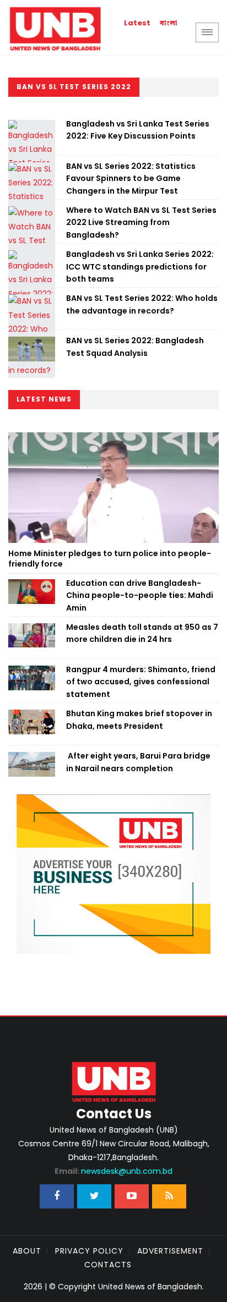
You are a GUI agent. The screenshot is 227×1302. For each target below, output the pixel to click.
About (27, 1250)
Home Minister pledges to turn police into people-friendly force (109, 559)
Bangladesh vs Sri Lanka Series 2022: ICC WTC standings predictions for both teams (140, 266)
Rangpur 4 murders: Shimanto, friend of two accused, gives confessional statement (140, 682)
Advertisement (170, 1250)
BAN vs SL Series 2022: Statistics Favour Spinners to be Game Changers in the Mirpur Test (131, 178)
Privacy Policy (89, 1250)
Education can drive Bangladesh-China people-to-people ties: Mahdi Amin (139, 595)
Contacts (108, 1264)
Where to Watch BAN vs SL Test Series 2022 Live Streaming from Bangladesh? (141, 222)
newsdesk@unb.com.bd (113, 1171)
